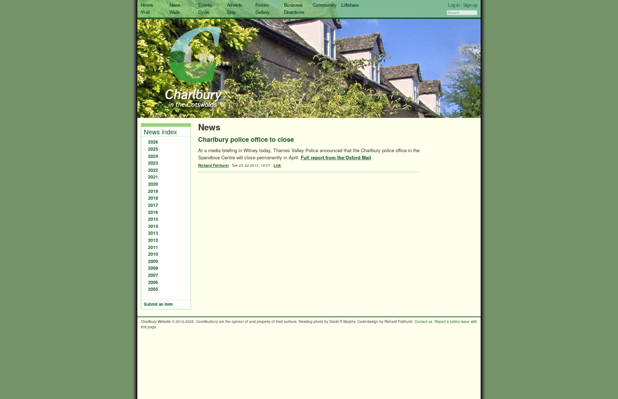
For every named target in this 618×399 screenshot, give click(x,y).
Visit (145, 12)
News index (160, 131)
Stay (231, 12)
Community (324, 5)
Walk (174, 12)
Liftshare (349, 5)
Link (277, 165)
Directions (294, 12)
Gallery (262, 12)
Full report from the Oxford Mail (336, 157)
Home (147, 5)
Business (293, 5)
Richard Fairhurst (213, 165)
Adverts (234, 5)
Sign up (470, 5)
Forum (262, 5)
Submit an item (158, 304)
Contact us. (424, 321)
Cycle (203, 12)
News (175, 5)
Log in (453, 5)
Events (205, 5)
